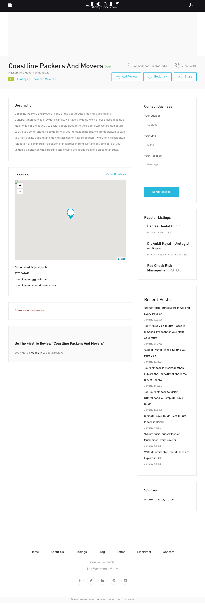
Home (35, 552)
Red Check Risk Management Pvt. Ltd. (164, 267)
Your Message (153, 155)
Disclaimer (144, 552)
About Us (57, 552)
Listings (81, 552)
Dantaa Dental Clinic (163, 226)
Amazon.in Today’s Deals (159, 499)
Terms (121, 552)
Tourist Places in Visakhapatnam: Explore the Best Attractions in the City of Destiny (165, 373)
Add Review (129, 76)
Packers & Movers (43, 79)
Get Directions (117, 174)
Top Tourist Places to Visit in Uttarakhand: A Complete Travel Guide (164, 397)
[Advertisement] (102, 28)
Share (188, 76)
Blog (102, 552)
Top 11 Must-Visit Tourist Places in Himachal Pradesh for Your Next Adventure (164, 331)
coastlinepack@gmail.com (31, 279)
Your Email (150, 135)
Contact (169, 552)
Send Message (161, 191)
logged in (36, 352)
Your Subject (152, 115)
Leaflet (121, 258)
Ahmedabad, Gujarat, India (150, 66)
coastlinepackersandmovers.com (35, 285)
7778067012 (22, 273)
